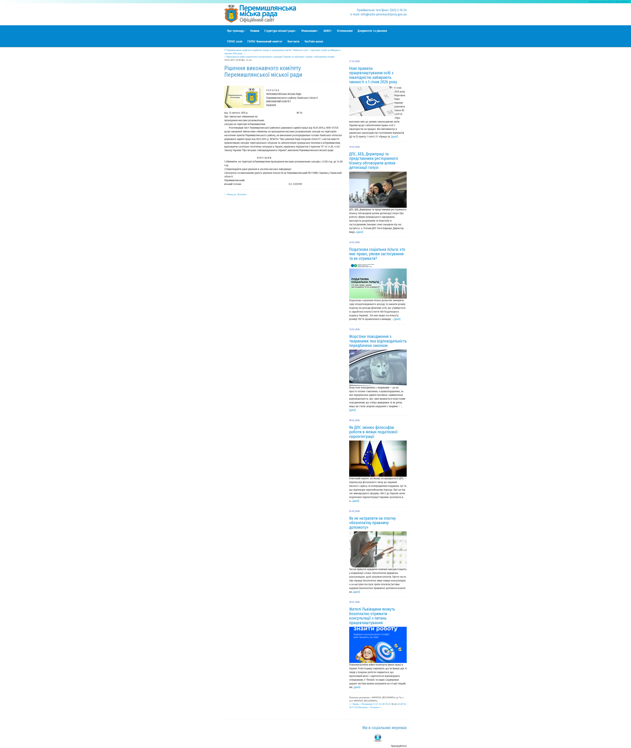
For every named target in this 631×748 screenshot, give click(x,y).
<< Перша (354, 704)
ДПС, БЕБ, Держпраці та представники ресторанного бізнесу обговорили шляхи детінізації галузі (373, 161)
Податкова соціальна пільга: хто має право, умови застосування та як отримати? (377, 254)
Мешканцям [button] (309, 31)
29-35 (388, 704)
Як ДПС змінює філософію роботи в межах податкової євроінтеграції (373, 432)
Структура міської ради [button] (279, 31)
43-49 (400, 704)
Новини (254, 31)
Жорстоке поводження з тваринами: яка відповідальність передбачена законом (378, 341)
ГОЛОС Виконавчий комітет (264, 41)
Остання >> (376, 707)
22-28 (382, 704)
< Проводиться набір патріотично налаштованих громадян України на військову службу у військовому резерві (279, 57)
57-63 (355, 707)
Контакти (293, 41)
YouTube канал (313, 41)
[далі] (394, 136)
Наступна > (364, 707)
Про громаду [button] (235, 31)
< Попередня (366, 704)
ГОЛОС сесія (234, 41)
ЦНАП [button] (327, 31)
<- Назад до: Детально (235, 194)
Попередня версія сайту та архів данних (609, 1)
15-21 (375, 704)
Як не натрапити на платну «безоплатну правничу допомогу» (372, 523)
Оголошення (345, 31)
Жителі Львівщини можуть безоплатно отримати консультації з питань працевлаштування (372, 616)
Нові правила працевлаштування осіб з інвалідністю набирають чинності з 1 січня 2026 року (373, 75)
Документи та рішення (372, 31)
